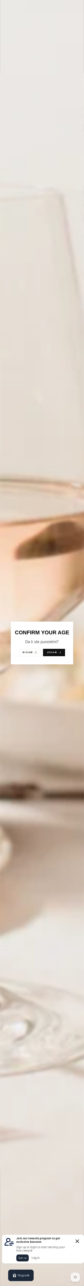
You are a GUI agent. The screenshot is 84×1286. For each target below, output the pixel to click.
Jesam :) (54, 652)
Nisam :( (30, 652)
